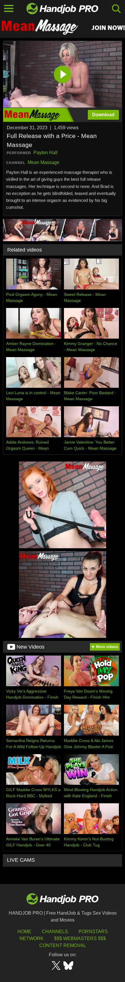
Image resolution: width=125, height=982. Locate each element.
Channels (55, 931)
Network (31, 938)
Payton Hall (45, 152)
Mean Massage (43, 162)
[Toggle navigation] (8, 8)
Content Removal (62, 945)
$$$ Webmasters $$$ (80, 938)
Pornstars (93, 931)
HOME (24, 931)
